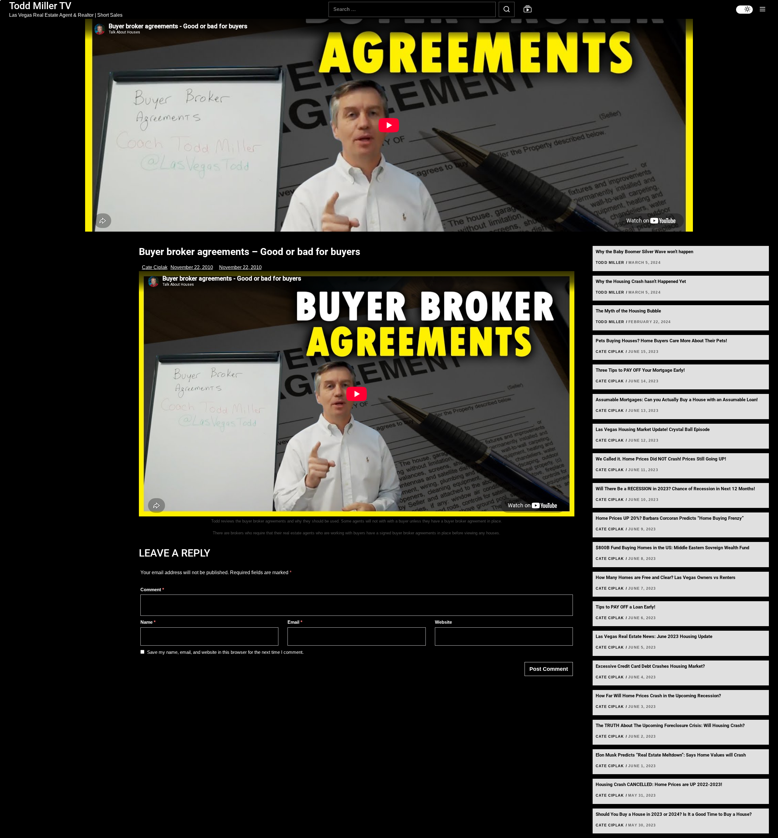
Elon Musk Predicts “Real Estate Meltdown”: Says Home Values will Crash (671, 755)
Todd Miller (610, 262)
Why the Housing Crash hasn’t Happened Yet (641, 281)
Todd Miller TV (40, 6)
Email (294, 622)
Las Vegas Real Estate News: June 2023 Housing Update (654, 636)
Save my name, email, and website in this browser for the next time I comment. (225, 652)
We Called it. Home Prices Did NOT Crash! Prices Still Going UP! (661, 459)
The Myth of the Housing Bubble (628, 311)
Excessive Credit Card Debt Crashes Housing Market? (650, 666)
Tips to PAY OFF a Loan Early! (625, 607)
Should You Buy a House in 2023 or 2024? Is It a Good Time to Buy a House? (674, 814)
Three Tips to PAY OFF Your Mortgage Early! (640, 370)
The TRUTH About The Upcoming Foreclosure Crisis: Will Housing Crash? (670, 725)
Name (148, 622)
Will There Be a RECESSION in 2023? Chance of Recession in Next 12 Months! (675, 488)
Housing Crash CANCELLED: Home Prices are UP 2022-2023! (659, 784)
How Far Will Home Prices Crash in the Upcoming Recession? (658, 695)
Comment (152, 589)
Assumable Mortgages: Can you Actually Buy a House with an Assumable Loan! (677, 399)
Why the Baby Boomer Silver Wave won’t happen (644, 251)
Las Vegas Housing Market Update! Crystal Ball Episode (653, 429)
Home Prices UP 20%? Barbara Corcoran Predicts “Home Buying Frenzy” (670, 518)
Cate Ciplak (154, 267)
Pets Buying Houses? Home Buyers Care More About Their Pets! (661, 340)
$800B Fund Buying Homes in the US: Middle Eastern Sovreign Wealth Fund (672, 547)
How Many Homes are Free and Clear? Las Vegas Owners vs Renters (665, 577)
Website (443, 622)
